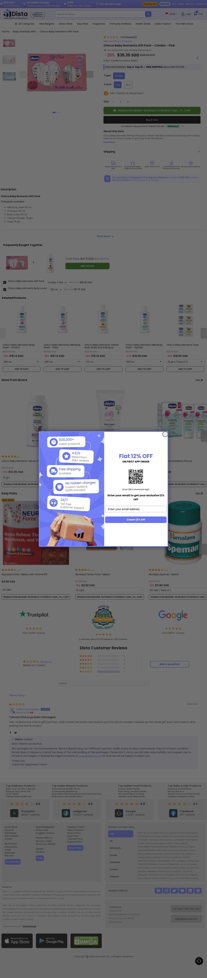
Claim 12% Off (136, 520)
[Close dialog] (165, 434)
